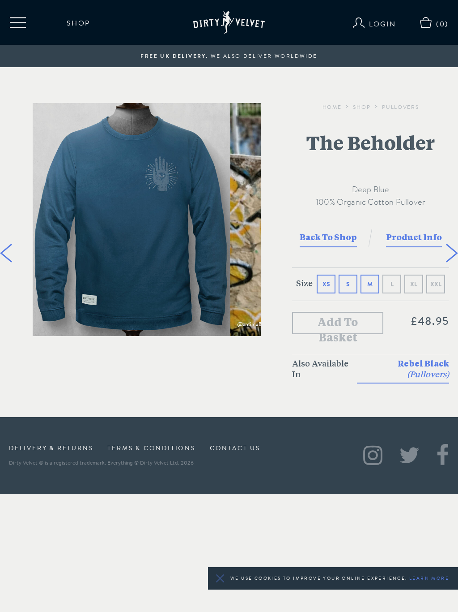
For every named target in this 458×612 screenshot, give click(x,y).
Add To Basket (338, 326)
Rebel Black (423, 369)
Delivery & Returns (51, 448)
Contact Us (235, 448)
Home (332, 107)
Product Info (414, 238)
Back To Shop (328, 238)
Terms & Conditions (151, 448)
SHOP (78, 22)
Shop (361, 107)
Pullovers (400, 107)
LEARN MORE (429, 578)
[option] (131, 221)
